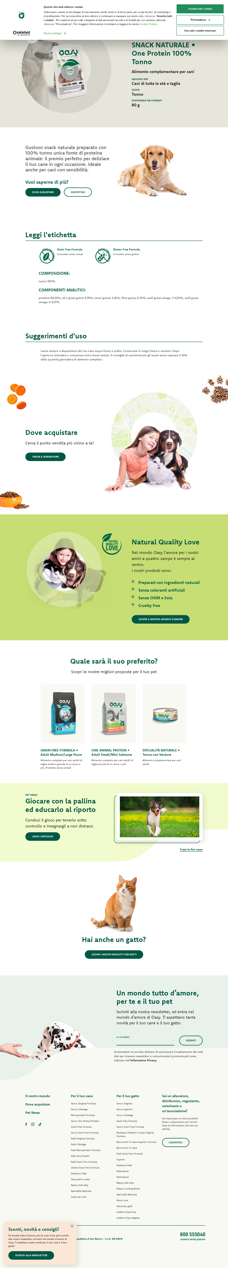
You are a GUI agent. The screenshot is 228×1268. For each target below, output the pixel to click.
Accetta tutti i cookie (200, 8)
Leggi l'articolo (42, 836)
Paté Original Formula (82, 1138)
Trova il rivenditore (45, 456)
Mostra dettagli (53, 33)
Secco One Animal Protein (85, 1120)
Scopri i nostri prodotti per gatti (114, 954)
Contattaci (78, 192)
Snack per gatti (124, 1206)
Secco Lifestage (79, 1109)
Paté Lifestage (78, 1144)
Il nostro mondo (37, 1096)
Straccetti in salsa (80, 1179)
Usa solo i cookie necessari (200, 30)
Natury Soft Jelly (79, 1185)
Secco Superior (125, 1109)
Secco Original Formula (83, 1103)
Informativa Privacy (144, 1060)
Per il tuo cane (82, 1096)
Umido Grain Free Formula (85, 1167)
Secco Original (124, 1103)
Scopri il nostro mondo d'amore (161, 619)
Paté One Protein (80, 1155)
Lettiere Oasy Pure (126, 1211)
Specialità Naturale (81, 1190)
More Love (122, 1200)
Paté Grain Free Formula (84, 1161)
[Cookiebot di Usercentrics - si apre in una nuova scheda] (21, 33)
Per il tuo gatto (128, 1096)
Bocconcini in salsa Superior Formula (136, 1141)
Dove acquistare (43, 192)
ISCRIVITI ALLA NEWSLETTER (31, 1255)
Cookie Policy (148, 24)
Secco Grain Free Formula (85, 1132)
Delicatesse (123, 1171)
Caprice (121, 1159)
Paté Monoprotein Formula (85, 1150)
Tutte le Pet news (191, 849)
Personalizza (198, 19)
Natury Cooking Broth (128, 1188)
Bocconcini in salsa (127, 1147)
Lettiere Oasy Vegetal (128, 1217)
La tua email (123, 1037)
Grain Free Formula (81, 1126)
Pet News (32, 1112)
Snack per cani (78, 1196)
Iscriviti (191, 1040)
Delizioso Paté (78, 1173)
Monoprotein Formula (83, 1115)
